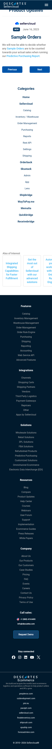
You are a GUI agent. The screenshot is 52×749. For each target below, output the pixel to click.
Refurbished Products (26, 451)
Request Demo (26, 634)
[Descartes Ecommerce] (26, 678)
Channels (26, 377)
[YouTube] (32, 657)
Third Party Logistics (26, 396)
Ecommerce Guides (26, 529)
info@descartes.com (26, 624)
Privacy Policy (26, 597)
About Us (26, 556)
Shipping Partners (26, 387)
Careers (26, 588)
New (16, 29)
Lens (27, 188)
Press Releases (26, 533)
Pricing (26, 574)
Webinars (26, 510)
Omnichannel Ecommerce (26, 465)
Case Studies (26, 570)
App (27, 182)
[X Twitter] (38, 657)
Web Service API (26, 355)
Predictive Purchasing (26, 455)
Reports (27, 136)
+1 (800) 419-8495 (28, 619)
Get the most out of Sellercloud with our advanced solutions (32, 271)
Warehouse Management (26, 323)
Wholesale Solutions (26, 432)
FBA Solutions (26, 446)
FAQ (26, 579)
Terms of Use (26, 602)
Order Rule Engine (26, 332)
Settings (27, 149)
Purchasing (27, 129)
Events (26, 583)
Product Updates (26, 496)
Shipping (27, 155)
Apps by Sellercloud (26, 414)
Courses (26, 506)
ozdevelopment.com (26, 698)
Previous (12, 69)
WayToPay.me (26, 201)
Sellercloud (26, 103)
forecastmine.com (26, 732)
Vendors (26, 391)
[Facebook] (13, 657)
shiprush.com (26, 722)
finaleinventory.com (26, 718)
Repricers (26, 405)
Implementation (26, 524)
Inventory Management (26, 318)
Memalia (26, 208)
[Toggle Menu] (46, 5)
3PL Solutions (26, 442)
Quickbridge (26, 214)
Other (26, 410)
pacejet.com (26, 708)
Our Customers (26, 565)
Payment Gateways (26, 400)
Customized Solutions (26, 460)
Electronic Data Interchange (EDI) (26, 469)
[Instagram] (19, 657)
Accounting (26, 350)
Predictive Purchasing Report (23, 56)
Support (26, 519)
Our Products (26, 560)
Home (26, 97)
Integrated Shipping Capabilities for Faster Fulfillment (11, 271)
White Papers (26, 538)
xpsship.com (26, 727)
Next (39, 69)
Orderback (26, 162)
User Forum (26, 515)
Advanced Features (26, 359)
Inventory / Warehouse (27, 116)
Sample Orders (15, 48)
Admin (27, 175)
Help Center (26, 501)
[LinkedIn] (25, 657)
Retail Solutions (26, 437)
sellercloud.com (26, 713)
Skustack (26, 168)
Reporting (26, 346)
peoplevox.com (26, 693)
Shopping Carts (26, 382)
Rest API (27, 142)
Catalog (27, 110)
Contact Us (26, 593)
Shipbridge (26, 194)
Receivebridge (26, 221)
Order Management (27, 123)
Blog (26, 487)
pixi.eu (26, 703)
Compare (26, 492)
